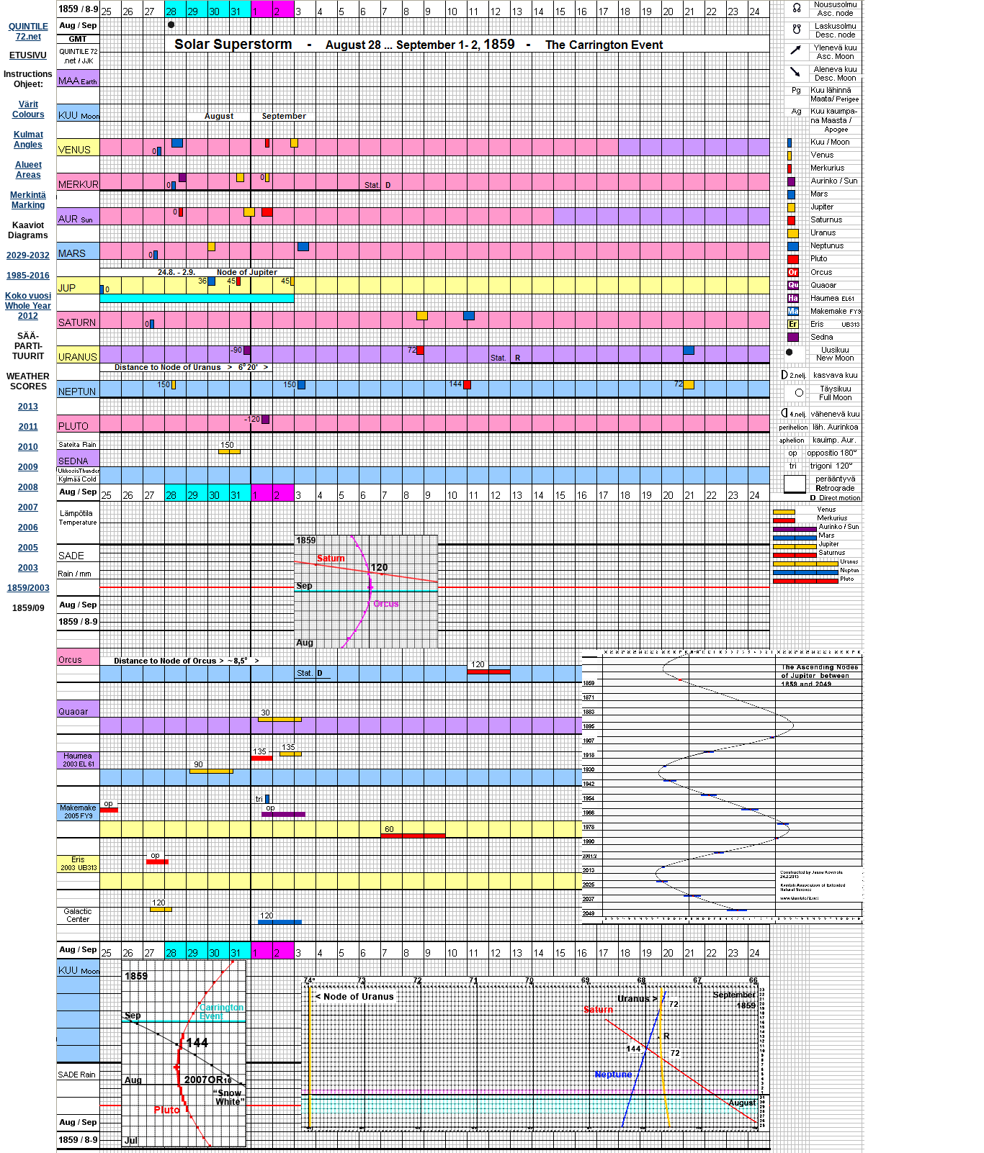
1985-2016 (28, 276)
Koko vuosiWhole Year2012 (28, 306)
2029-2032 (28, 255)
